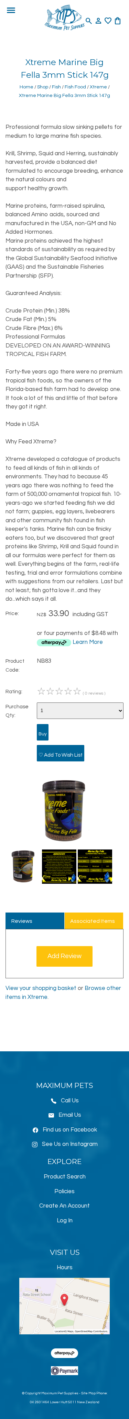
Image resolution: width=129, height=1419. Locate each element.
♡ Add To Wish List (61, 755)
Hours (65, 1267)
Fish (56, 86)
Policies (64, 1191)
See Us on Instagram (70, 1144)
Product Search (65, 1177)
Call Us (70, 1101)
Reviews (21, 921)
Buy (43, 734)
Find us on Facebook (70, 1130)
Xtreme (98, 86)
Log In (65, 1221)
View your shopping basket (41, 988)
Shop (42, 86)
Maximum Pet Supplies (59, 1393)
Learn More (88, 642)
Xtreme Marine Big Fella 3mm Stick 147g (64, 95)
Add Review (64, 956)
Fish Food (75, 86)
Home (26, 86)
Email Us (69, 1115)
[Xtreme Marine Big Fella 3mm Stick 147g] (64, 842)
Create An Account (64, 1206)
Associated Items (92, 921)
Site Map (88, 1393)
